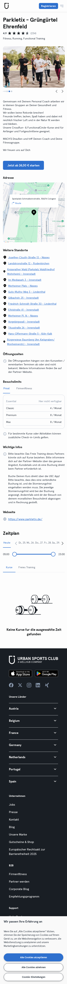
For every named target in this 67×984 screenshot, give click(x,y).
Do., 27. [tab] (39, 542)
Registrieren (48, 6)
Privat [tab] (6, 388)
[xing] (47, 685)
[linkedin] (38, 685)
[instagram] (29, 685)
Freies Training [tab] (26, 567)
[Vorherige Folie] (56, 91)
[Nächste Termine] (62, 543)
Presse (13, 812)
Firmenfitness (18, 874)
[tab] (3, 91)
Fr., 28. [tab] (47, 542)
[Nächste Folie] (62, 91)
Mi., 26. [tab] (30, 542)
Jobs (12, 804)
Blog (12, 827)
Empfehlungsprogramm (24, 896)
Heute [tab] (6, 542)
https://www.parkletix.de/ (25, 519)
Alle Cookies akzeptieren (33, 957)
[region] (33, 950)
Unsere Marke (18, 834)
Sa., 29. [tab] (56, 542)
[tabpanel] (34, 606)
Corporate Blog (19, 889)
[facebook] (11, 685)
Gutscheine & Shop (21, 842)
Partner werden (19, 881)
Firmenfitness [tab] (24, 388)
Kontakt (14, 819)
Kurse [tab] (9, 567)
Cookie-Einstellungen (33, 976)
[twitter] (20, 685)
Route (18, 203)
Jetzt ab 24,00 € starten (23, 165)
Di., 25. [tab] (22, 542)
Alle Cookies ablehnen (34, 967)
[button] (33, 708)
